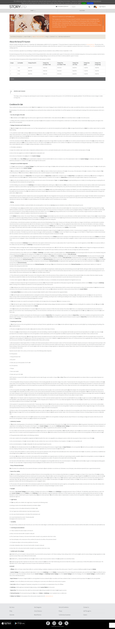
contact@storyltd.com (63, 6)
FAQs (47, 36)
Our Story (12, 607)
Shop (32, 10)
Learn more (90, 3)
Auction (82, 10)
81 (55, 247)
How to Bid (27, 36)
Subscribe (12, 615)
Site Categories (37, 607)
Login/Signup (102, 6)
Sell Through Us (87, 611)
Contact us (53, 36)
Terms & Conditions (64, 607)
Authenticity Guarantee (64, 615)
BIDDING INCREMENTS (64, 36)
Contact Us (86, 607)
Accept (84, 3)
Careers (85, 615)
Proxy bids (92, 46)
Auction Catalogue (16, 36)
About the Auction (38, 36)
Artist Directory (38, 611)
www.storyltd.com (90, 44)
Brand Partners (37, 615)
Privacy (60, 611)
